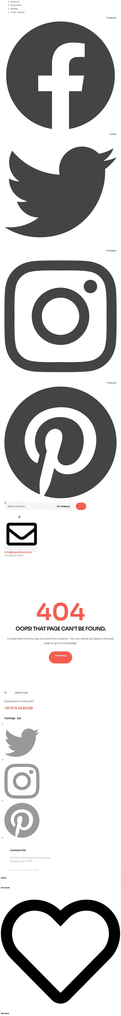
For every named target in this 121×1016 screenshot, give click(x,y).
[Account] (2, 884)
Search (81, 506)
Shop (3, 878)
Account (5, 888)
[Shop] (2, 874)
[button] (19, 517)
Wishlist (5, 1013)
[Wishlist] (60, 1010)
